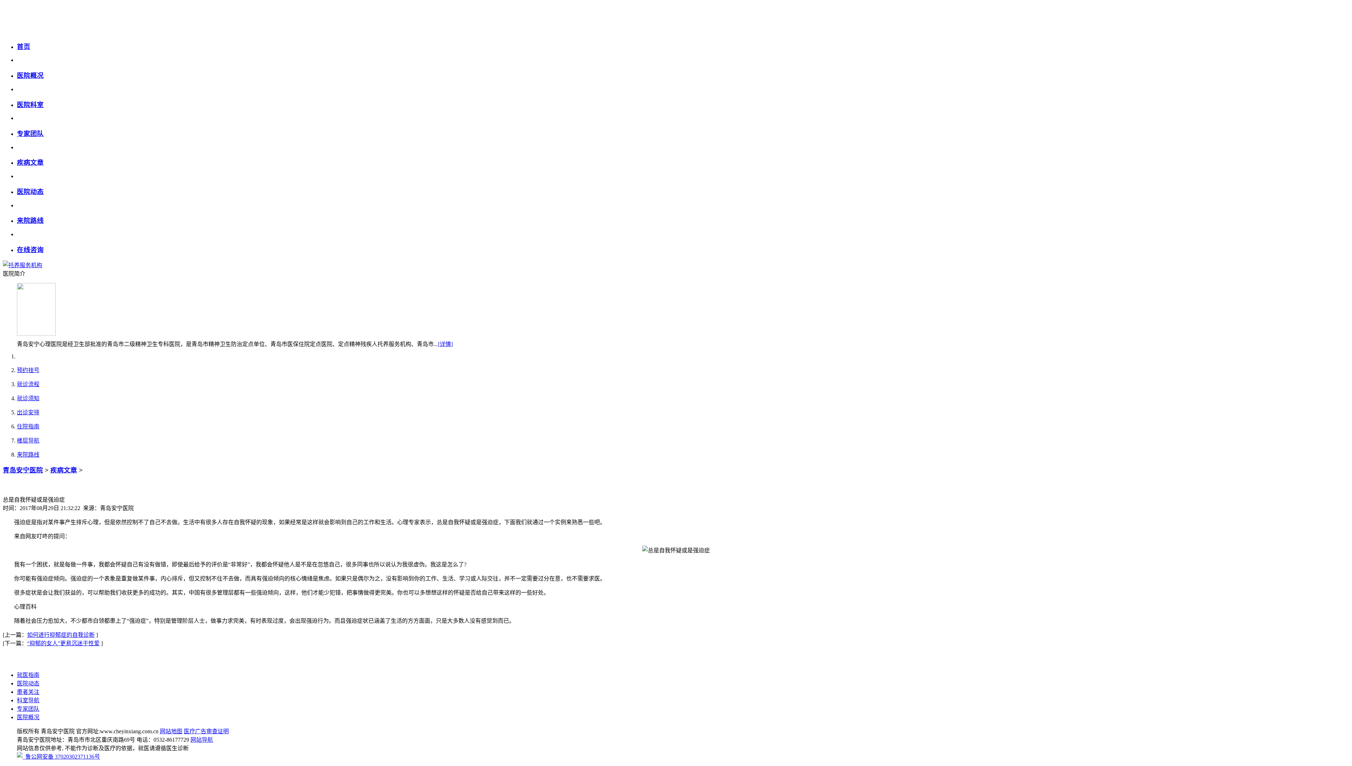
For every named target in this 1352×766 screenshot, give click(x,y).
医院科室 (30, 104)
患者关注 (28, 692)
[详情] (445, 344)
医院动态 (30, 191)
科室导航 (28, 700)
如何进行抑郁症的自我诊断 (61, 635)
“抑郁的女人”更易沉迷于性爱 (63, 643)
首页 (23, 46)
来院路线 (30, 220)
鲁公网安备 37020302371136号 (61, 757)
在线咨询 (30, 249)
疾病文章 (30, 162)
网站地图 (171, 731)
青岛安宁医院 (23, 470)
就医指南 (28, 675)
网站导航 (201, 740)
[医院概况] (36, 334)
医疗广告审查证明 (206, 731)
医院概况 (30, 75)
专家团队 (30, 133)
